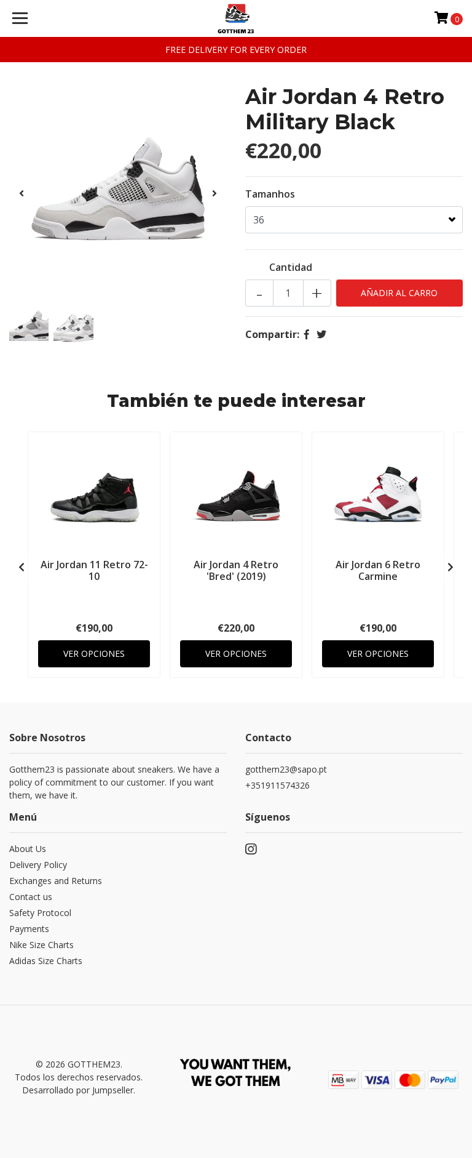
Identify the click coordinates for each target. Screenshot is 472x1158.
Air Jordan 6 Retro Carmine (378, 570)
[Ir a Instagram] (250, 851)
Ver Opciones (94, 653)
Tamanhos (270, 194)
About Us (27, 848)
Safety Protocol (40, 913)
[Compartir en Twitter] (321, 334)
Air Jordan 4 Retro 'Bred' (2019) (236, 570)
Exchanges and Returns (55, 881)
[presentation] (21, 193)
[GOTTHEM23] (236, 18)
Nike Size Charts (41, 945)
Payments (29, 929)
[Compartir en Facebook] (306, 334)
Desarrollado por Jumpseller (77, 1090)
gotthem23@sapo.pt (286, 769)
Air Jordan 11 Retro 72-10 (94, 570)
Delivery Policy (38, 865)
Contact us (30, 897)
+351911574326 (277, 785)
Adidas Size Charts (45, 961)
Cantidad (290, 267)
